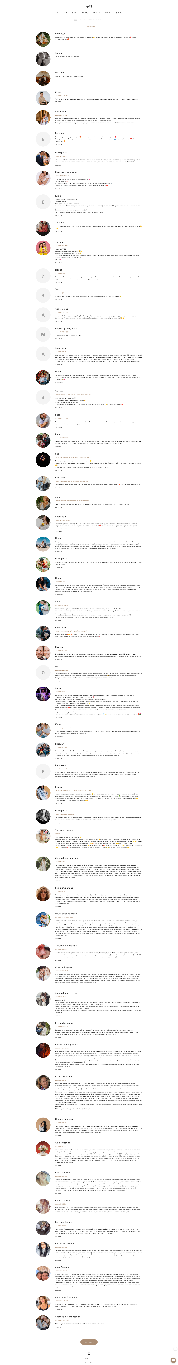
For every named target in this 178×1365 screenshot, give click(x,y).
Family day (82, 19)
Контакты (118, 13)
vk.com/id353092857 (62, 332)
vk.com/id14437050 (61, 971)
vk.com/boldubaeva (61, 245)
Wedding (101, 19)
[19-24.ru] (89, 6)
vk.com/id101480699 (62, 1300)
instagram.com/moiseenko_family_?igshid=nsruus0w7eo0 (74, 790)
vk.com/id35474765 (61, 312)
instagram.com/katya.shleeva (64, 814)
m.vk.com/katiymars (61, 156)
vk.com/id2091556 (61, 1176)
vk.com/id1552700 (61, 1247)
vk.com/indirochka (61, 1122)
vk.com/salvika (60, 861)
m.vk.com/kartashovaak (63, 520)
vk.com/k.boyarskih (61, 1026)
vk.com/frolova (60, 891)
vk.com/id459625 (60, 1204)
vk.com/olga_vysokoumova (64, 917)
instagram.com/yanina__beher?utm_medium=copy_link (73, 457)
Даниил (74, 13)
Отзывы (108, 13)
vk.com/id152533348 (61, 418)
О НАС (57, 13)
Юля (65, 13)
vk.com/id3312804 (61, 691)
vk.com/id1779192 (61, 1270)
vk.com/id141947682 (61, 95)
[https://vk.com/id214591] (89, 1353)
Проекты (85, 13)
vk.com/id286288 (60, 1146)
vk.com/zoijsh (59, 293)
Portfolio (92, 19)
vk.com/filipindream (61, 605)
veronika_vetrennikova (62, 769)
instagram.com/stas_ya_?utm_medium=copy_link (71, 631)
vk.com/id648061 (60, 351)
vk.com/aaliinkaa (60, 996)
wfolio (91, 1362)
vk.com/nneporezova (62, 1320)
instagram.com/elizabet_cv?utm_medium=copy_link (71, 481)
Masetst (57, 833)
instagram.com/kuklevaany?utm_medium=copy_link (72, 500)
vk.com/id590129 (60, 1080)
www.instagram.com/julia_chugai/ (66, 728)
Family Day (96, 13)
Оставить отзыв (90, 26)
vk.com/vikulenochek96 (62, 1048)
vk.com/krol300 (60, 581)
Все (75, 19)
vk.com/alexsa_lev (61, 115)
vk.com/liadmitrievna (62, 175)
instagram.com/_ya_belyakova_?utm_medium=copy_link (73, 394)
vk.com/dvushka (60, 1225)
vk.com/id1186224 (61, 650)
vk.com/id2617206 (61, 949)
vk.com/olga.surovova (62, 670)
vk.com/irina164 (60, 273)
